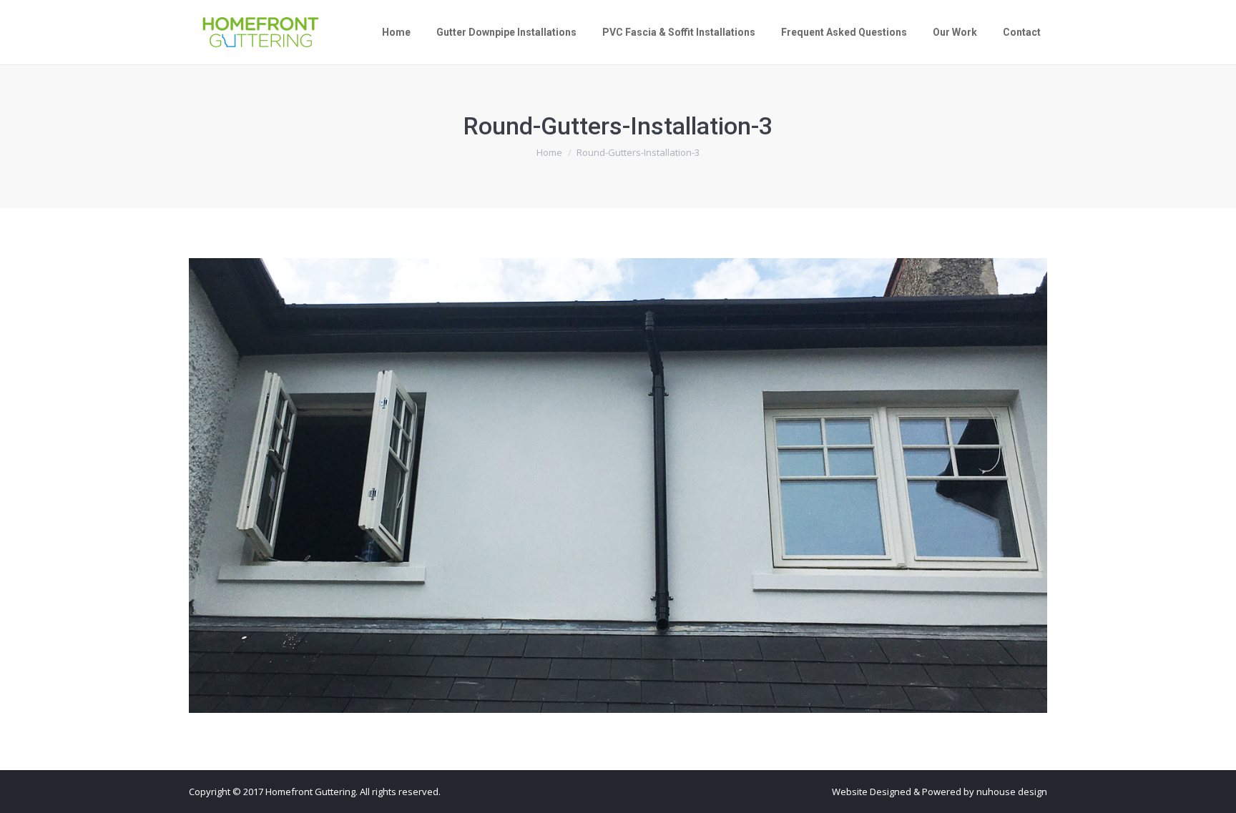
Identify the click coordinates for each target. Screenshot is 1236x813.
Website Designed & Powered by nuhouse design (939, 791)
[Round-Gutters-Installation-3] (618, 485)
